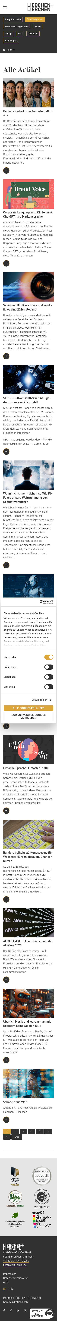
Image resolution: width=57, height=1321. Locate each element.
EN (11, 1289)
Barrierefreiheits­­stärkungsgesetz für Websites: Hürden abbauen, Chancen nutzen (27, 856)
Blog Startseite (13, 19)
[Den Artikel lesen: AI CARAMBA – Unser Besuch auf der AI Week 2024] (28, 922)
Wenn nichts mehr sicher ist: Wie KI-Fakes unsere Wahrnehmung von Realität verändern (27, 497)
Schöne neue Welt (15, 1102)
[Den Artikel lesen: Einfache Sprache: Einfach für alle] (28, 749)
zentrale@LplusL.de (15, 1265)
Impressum (9, 1274)
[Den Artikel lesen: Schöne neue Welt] (28, 1083)
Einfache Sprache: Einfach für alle (26, 768)
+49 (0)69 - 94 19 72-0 (16, 1260)
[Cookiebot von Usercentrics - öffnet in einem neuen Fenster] (40, 602)
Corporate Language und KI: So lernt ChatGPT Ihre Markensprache (27, 214)
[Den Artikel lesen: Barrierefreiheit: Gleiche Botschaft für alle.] (28, 92)
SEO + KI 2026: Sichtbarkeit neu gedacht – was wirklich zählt (26, 400)
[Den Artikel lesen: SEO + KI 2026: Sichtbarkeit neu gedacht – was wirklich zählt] (28, 379)
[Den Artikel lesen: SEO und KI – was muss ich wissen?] (28, 588)
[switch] (48, 667)
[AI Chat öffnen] (49, 1313)
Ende (17, 1137)
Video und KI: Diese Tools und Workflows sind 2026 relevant (27, 307)
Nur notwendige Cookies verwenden (29, 716)
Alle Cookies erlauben (28, 708)
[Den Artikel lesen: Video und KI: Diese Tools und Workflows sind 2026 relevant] (28, 286)
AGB (5, 1282)
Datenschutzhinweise (15, 1278)
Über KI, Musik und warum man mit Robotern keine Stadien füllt (27, 1023)
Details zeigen (39, 699)
